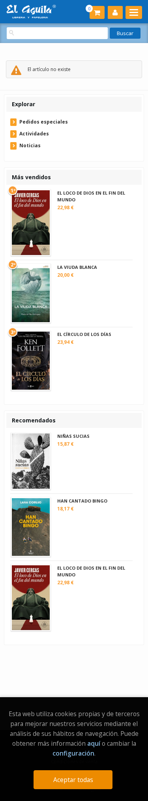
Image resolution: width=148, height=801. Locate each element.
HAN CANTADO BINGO (82, 501)
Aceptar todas (73, 779)
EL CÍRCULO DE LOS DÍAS (84, 334)
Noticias (30, 145)
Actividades (34, 133)
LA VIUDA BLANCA (77, 267)
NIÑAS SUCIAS (73, 436)
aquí (93, 743)
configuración (73, 753)
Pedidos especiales (43, 121)
